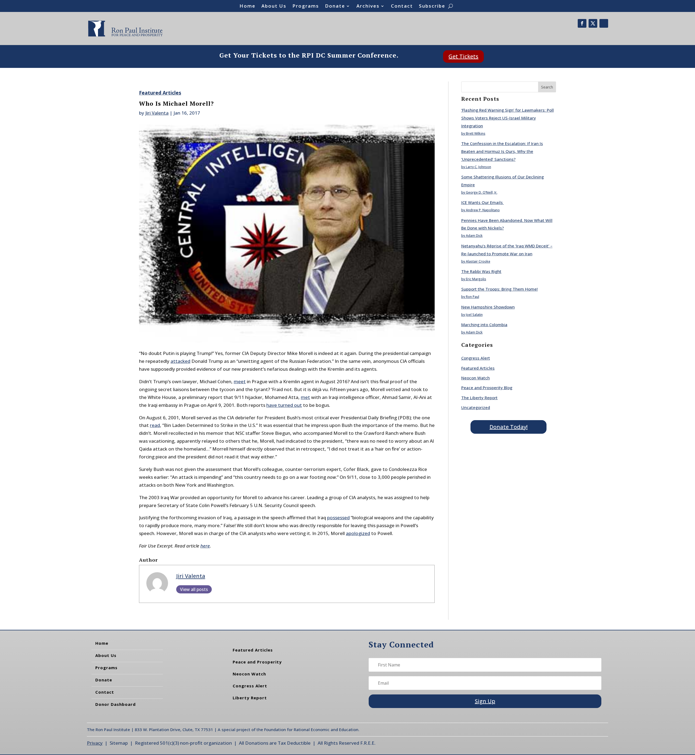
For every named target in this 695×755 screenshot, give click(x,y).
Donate (335, 6)
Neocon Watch (475, 377)
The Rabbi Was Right (481, 271)
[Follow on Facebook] (582, 23)
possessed (338, 517)
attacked (180, 361)
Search (547, 87)
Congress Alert (475, 358)
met (305, 397)
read (155, 425)
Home (247, 6)
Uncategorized (475, 407)
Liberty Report (250, 697)
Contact (402, 6)
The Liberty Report (479, 397)
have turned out (284, 405)
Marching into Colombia (484, 324)
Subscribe (432, 6)
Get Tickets (463, 56)
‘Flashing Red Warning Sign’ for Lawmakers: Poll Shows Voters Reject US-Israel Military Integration (507, 117)
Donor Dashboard (115, 704)
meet (240, 381)
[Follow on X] (593, 23)
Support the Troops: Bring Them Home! (499, 289)
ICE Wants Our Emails (482, 202)
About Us (273, 6)
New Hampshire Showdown (488, 307)
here (205, 546)
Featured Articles (160, 92)
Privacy (95, 743)
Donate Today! (508, 426)
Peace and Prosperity (257, 662)
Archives (368, 6)
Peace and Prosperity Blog (486, 387)
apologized (358, 533)
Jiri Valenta (157, 113)
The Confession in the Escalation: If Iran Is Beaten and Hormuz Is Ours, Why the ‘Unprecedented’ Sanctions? (502, 151)
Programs (305, 6)
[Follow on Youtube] (603, 23)
